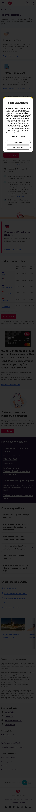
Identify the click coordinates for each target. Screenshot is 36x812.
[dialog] (18, 124)
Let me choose (18, 136)
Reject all (18, 142)
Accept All (18, 147)
